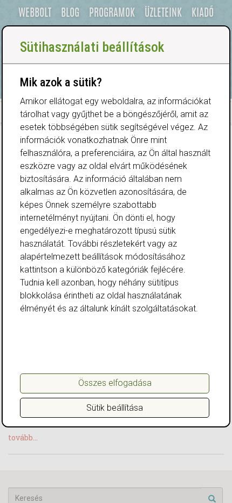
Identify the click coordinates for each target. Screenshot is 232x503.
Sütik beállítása (114, 408)
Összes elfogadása (115, 383)
